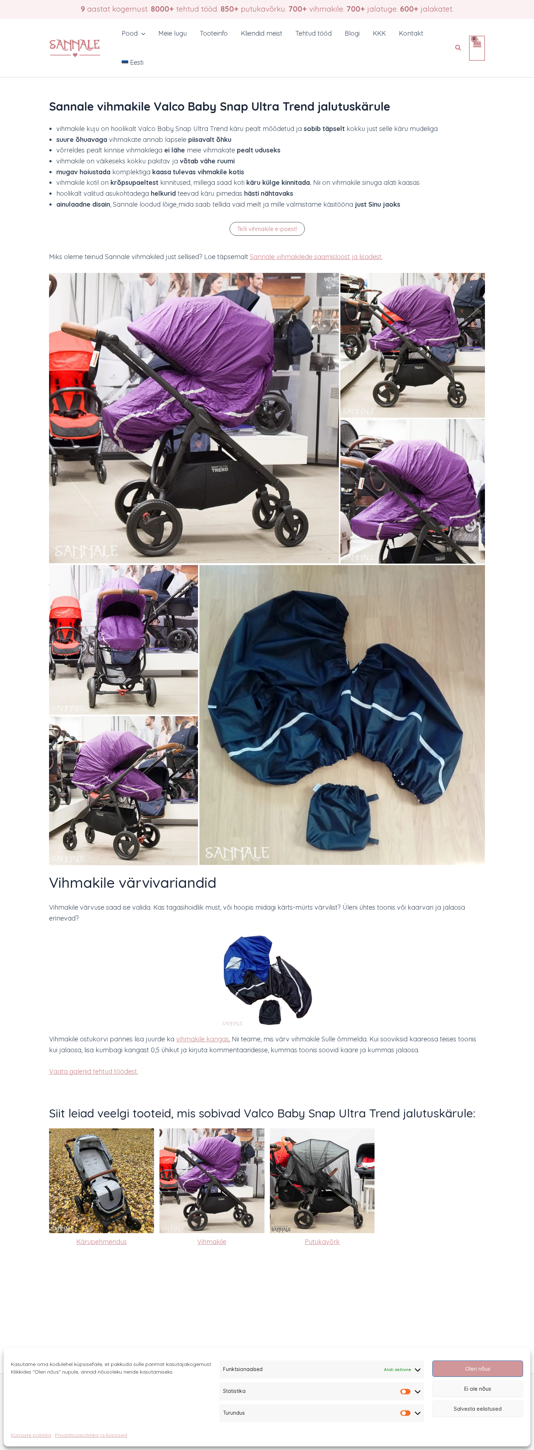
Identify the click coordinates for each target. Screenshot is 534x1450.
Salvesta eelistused (478, 1408)
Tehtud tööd (313, 33)
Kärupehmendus (101, 1242)
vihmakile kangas (202, 1039)
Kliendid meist (261, 33)
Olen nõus (477, 1368)
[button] (141, 33)
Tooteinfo (214, 33)
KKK (379, 33)
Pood (130, 33)
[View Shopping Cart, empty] (477, 48)
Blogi (352, 33)
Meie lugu (172, 33)
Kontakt (411, 33)
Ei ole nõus (477, 1388)
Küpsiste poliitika (31, 1435)
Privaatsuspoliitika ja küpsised (91, 1435)
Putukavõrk (322, 1242)
